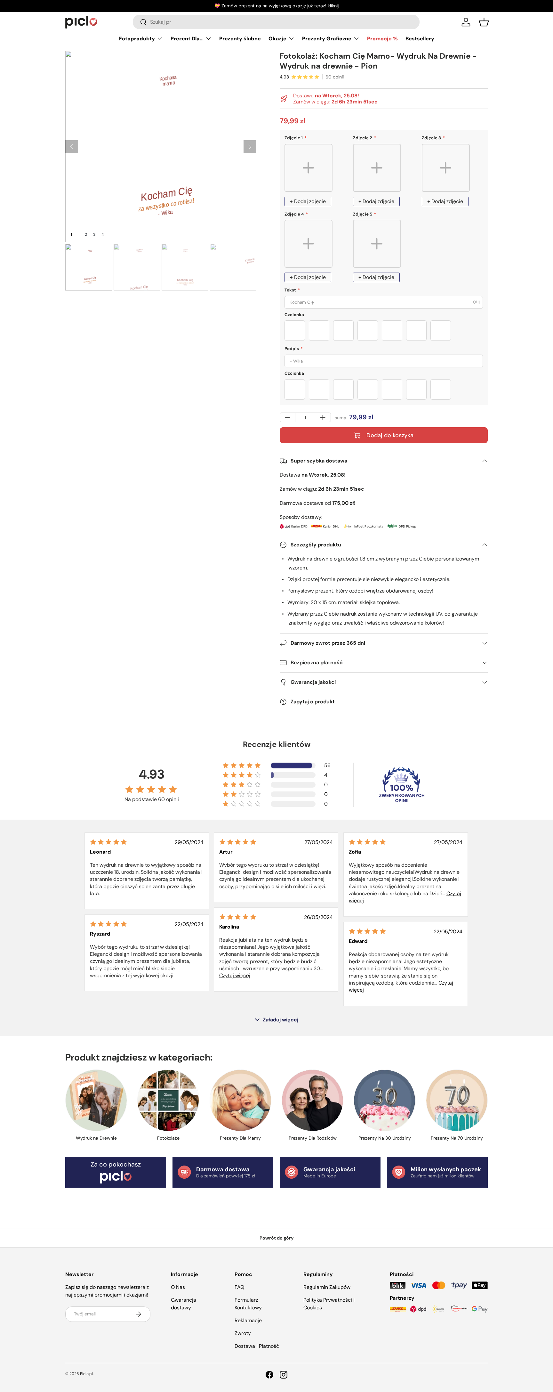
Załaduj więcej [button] (280, 1019)
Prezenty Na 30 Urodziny (384, 1138)
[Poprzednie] (71, 146)
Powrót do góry (277, 1238)
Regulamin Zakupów (326, 1287)
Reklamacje (248, 1320)
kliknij (333, 6)
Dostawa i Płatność (257, 1346)
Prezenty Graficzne (326, 38)
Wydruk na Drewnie (96, 1138)
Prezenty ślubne (240, 38)
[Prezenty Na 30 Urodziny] (384, 1100)
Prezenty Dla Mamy (240, 1138)
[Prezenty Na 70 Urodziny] (456, 1100)
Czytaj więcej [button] (234, 975)
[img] (108, 842)
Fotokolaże (168, 1138)
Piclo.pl (86, 1373)
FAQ (239, 1287)
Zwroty (243, 1333)
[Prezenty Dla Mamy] (240, 1100)
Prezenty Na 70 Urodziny (457, 1138)
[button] (484, 22)
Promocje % (382, 38)
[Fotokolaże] (168, 1100)
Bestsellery (419, 38)
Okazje (277, 38)
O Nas (178, 1287)
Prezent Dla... (187, 38)
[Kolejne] (250, 146)
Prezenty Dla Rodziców (313, 1138)
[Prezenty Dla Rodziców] (312, 1100)
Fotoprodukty (137, 38)
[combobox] (276, 22)
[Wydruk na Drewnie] (96, 1100)
